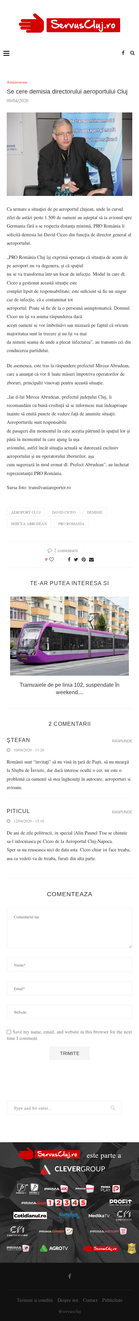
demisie (95, 512)
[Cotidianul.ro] (30, 1215)
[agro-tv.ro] (54, 1248)
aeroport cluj (25, 512)
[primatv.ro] (22, 1189)
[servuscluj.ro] (100, 1248)
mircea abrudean (29, 523)
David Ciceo (64, 512)
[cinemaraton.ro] (124, 1216)
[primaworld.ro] (18, 1248)
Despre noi (68, 1300)
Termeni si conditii (35, 1300)
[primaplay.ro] (110, 1189)
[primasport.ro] (54, 1202)
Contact (90, 1300)
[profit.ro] (121, 1202)
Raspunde (122, 741)
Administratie (17, 82)
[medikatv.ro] (98, 1215)
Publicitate (112, 1300)
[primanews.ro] (85, 1189)
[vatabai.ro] (131, 1248)
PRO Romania (71, 523)
